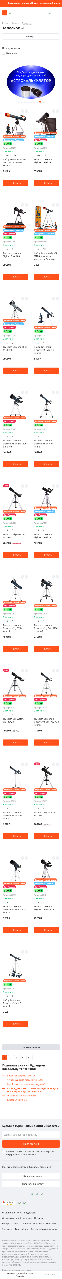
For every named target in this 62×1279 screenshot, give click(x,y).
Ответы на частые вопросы (21, 1095)
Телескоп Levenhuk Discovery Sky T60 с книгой (44, 443)
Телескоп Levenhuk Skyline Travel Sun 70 (44, 908)
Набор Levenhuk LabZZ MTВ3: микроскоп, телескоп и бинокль (45, 256)
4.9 (7, 155)
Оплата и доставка (27, 1212)
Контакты (51, 1223)
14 (15, 155)
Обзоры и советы (11, 1223)
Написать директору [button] (32, 1183)
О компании (8, 1212)
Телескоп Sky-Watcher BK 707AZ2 (14, 536)
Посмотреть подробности (45, 3)
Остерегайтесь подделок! (44, 1229)
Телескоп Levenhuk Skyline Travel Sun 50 (44, 536)
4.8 (38, 155)
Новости (38, 1218)
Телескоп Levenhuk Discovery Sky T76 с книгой (13, 628)
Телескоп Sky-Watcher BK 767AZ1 (45, 814)
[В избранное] (22, 111)
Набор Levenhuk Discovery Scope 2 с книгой (44, 349)
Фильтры (30, 36)
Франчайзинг (22, 1229)
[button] (19, 102)
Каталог (15, 23)
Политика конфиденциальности (16, 1270)
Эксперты (7, 1229)
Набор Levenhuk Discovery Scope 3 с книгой (13, 1003)
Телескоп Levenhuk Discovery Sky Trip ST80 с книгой (45, 628)
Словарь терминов (17, 1099)
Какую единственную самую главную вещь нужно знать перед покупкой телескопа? (33, 1090)
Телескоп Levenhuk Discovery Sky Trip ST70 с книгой (14, 443)
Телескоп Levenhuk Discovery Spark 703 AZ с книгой (15, 909)
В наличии (11, 53)
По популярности (11, 48)
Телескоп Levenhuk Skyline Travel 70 (44, 161)
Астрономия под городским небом (25, 1079)
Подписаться (31, 1143)
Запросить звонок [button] (32, 1176)
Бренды (27, 1223)
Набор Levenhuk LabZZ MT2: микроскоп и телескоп (14, 162)
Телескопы (26, 23)
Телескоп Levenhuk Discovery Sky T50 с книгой (13, 815)
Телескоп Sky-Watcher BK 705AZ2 (14, 720)
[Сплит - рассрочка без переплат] (7, 143)
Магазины (38, 1223)
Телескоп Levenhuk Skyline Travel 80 (13, 254)
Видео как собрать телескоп (21, 1075)
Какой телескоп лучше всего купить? (26, 1084)
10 (44, 249)
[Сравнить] (26, 111)
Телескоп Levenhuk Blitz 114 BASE (15, 348)
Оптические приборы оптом (17, 1218)
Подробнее (21, 1276)
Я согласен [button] (50, 1274)
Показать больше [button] (31, 1047)
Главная (5, 23)
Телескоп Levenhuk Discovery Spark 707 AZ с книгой (46, 721)
